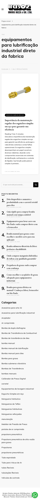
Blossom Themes (9, 497)
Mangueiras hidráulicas (12, 409)
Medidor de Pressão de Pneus (14, 424)
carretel (5, 384)
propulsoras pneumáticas (13, 452)
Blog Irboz (26, 493)
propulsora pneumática (12, 434)
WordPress (31, 497)
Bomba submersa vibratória (14, 363)
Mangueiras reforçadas (12, 414)
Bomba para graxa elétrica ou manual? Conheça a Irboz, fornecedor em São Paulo (22, 290)
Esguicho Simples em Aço (15, 115)
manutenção (7, 419)
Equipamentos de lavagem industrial (18, 389)
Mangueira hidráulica (11, 399)
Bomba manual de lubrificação (15, 348)
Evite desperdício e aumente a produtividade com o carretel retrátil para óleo (22, 202)
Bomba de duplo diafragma (13, 328)
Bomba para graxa (10, 358)
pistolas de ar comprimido (13, 429)
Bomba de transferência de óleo (15, 338)
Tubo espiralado (9, 457)
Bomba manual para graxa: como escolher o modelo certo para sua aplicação (21, 236)
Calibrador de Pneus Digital (14, 378)
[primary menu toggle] (3, 9)
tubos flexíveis (8, 468)
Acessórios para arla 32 (12, 308)
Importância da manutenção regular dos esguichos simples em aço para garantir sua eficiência (19, 125)
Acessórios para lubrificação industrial (18, 313)
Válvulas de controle (10, 478)
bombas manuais (9, 373)
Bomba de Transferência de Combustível (19, 333)
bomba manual (8, 343)
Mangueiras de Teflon (11, 404)
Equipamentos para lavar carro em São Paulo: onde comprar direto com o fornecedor (22, 224)
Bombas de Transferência (13, 368)
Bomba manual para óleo (13, 353)
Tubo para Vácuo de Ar (12, 462)
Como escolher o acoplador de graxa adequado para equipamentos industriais (22, 277)
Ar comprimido (8, 323)
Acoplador (6, 318)
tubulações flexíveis (10, 473)
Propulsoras (7, 447)
